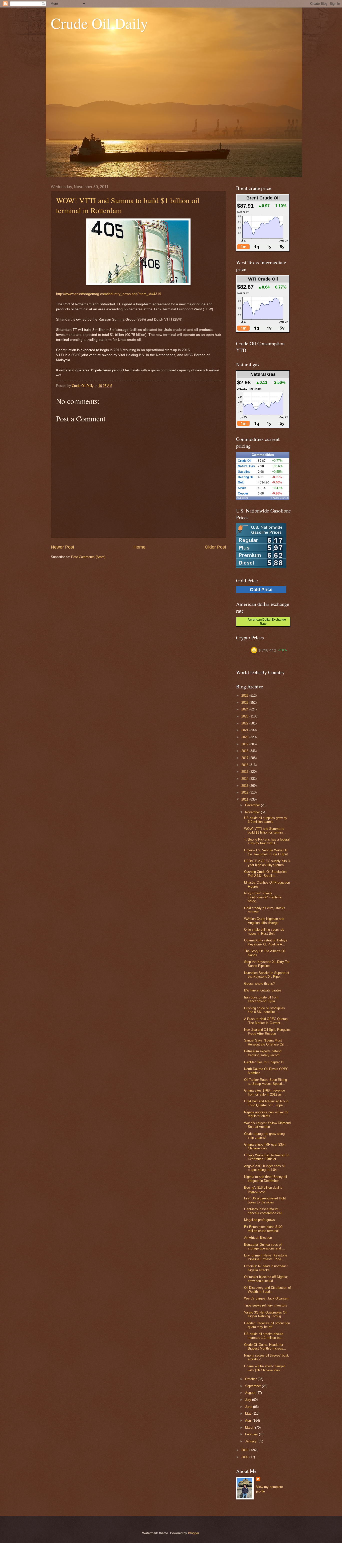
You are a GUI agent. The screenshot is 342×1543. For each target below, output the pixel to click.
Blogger (193, 1533)
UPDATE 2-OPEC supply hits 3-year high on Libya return (267, 863)
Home (139, 547)
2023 (245, 716)
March (250, 1427)
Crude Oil (244, 460)
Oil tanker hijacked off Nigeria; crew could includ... (266, 1278)
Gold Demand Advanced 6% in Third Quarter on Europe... (266, 1103)
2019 (245, 744)
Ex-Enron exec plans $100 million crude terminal (263, 1228)
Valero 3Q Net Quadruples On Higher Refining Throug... (265, 1314)
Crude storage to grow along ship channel (264, 1135)
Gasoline (244, 471)
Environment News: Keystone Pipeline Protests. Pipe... (265, 1257)
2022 (245, 723)
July (248, 1400)
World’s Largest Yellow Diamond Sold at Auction (267, 1125)
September (253, 1386)
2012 (245, 792)
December (253, 805)
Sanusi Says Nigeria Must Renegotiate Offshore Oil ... (266, 1042)
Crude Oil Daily (99, 23)
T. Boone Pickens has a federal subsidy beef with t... (267, 841)
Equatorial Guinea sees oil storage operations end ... (264, 1246)
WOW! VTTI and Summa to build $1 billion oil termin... (265, 830)
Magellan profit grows (259, 1220)
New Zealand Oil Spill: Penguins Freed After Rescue (267, 1031)
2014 (245, 779)
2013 (245, 786)
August (250, 1393)
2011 (245, 799)
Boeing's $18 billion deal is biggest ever (263, 1189)
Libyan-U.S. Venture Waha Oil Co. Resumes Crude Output (266, 852)
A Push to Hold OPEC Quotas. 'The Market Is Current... (266, 1020)
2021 (245, 730)
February (252, 1434)
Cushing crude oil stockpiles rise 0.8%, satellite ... (264, 1010)
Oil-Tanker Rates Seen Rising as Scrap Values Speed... (265, 1081)
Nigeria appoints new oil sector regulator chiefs (266, 1114)
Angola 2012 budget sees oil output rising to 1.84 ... (264, 1168)
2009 (245, 1457)
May (248, 1413)
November (253, 812)
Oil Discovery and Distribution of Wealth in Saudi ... (267, 1289)
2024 (245, 709)
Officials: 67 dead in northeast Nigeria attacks (266, 1268)
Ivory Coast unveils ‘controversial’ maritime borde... (262, 897)
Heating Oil (245, 477)
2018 (245, 751)
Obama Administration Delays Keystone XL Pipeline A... (265, 942)
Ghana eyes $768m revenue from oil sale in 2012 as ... (265, 1092)
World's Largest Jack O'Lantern (266, 1298)
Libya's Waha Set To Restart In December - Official (266, 1157)
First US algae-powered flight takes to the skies (265, 1200)
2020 (245, 737)
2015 (245, 772)
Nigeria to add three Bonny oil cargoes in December (265, 1178)
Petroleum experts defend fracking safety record (262, 1053)
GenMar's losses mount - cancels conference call (263, 1211)
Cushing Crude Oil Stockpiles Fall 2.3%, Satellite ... (265, 873)
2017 (245, 758)
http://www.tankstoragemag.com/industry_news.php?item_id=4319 (108, 294)
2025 (245, 702)
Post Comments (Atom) (88, 557)
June (249, 1407)
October (251, 1379)
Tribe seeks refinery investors (265, 1305)
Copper (243, 493)
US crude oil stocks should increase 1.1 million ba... (263, 1336)
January (251, 1441)
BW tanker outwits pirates (262, 990)
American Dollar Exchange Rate (265, 621)
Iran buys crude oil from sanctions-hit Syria (261, 999)
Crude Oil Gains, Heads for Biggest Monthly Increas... (265, 1346)
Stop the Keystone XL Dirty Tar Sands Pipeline (266, 963)
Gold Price (261, 589)
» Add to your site (280, 498)
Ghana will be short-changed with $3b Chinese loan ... (264, 1368)
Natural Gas (246, 466)
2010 (245, 1450)
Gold (241, 482)
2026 (245, 695)
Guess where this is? (259, 983)
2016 (245, 765)
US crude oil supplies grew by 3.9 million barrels (265, 820)
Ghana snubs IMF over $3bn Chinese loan (264, 1146)
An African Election (258, 1237)
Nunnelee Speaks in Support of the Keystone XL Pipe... (266, 974)
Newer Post (62, 547)
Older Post (215, 547)
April (249, 1420)
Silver (242, 488)
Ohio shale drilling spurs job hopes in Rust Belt (264, 931)
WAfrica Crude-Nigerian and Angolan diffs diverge (264, 920)
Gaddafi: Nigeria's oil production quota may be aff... (267, 1325)
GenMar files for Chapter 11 (264, 1062)
